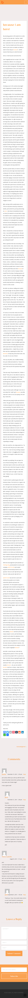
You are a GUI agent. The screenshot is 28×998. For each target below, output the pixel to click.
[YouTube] (18, 995)
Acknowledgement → (22, 746)
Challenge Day (6, 565)
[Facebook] (10, 995)
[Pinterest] (15, 995)
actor (6, 211)
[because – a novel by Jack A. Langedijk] (2, 2)
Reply (24, 774)
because (15, 49)
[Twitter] (12, 995)
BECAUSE (5, 353)
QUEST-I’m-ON (11, 567)
